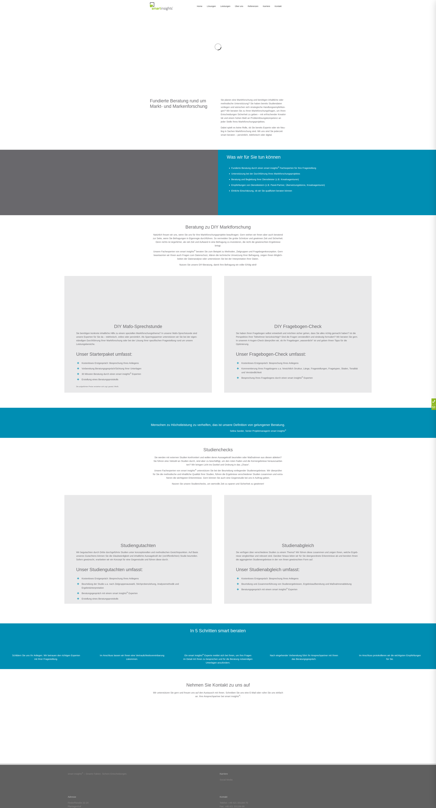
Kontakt (223, 797)
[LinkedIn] (220, 784)
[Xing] (223, 784)
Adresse (72, 797)
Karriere (224, 774)
